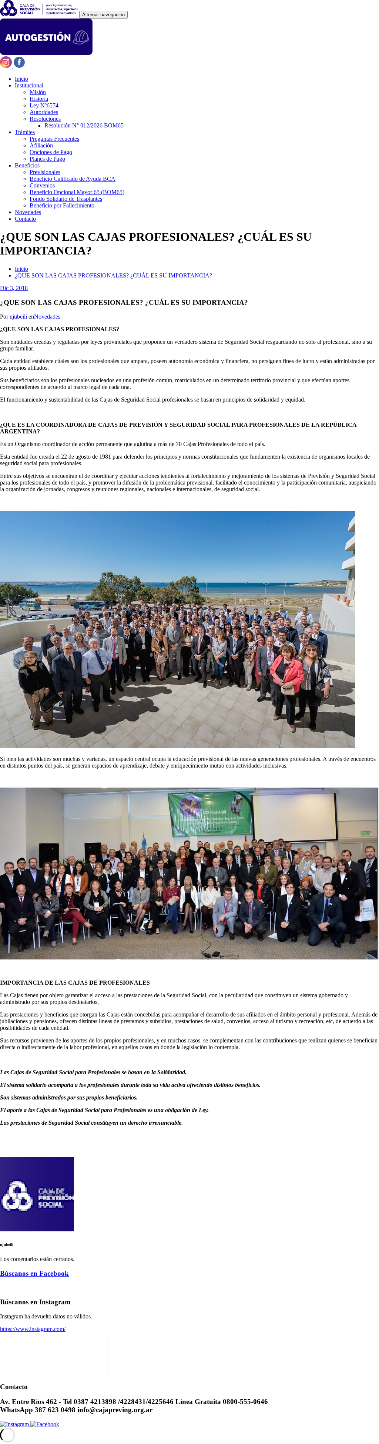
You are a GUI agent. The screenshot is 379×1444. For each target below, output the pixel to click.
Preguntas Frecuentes (54, 139)
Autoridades (44, 112)
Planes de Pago (47, 159)
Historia (39, 99)
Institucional (29, 85)
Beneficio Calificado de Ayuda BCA (72, 179)
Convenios (42, 185)
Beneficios (27, 165)
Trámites (25, 132)
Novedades (28, 212)
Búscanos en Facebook (34, 1273)
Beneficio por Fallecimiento (62, 205)
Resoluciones (45, 119)
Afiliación (41, 145)
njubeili (18, 316)
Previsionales (45, 172)
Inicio (21, 79)
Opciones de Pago (51, 152)
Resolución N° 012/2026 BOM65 (84, 125)
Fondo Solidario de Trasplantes (66, 199)
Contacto (25, 219)
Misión (38, 92)
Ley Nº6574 (44, 105)
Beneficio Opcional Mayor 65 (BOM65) (77, 192)
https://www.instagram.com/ (33, 1329)
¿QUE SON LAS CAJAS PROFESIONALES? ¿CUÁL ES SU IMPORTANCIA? (113, 275)
